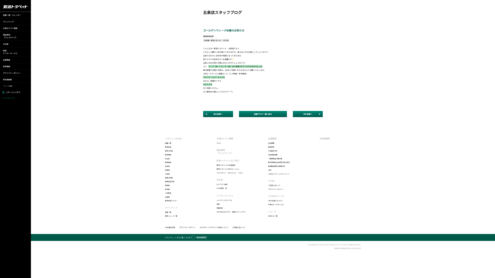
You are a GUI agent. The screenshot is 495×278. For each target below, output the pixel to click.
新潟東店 (168, 155)
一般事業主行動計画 (275, 158)
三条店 (167, 174)
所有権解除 (325, 138)
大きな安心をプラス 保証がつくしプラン (231, 212)
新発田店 (168, 162)
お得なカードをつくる (276, 204)
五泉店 (167, 166)
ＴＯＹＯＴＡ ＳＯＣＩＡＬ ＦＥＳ (230, 173)
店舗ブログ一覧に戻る (263, 114)
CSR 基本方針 (170, 227)
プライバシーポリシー (276, 189)
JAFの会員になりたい (275, 200)
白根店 (167, 170)
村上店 (167, 158)
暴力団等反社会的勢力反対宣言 (279, 162)
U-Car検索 (220, 188)
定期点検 (220, 208)
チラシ (219, 143)
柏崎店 (167, 185)
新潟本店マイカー (171, 200)
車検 (218, 204)
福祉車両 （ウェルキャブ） (225, 151)
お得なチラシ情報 (225, 138)
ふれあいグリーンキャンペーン (279, 174)
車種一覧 (168, 212)
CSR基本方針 (272, 151)
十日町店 (168, 193)
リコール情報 (7, 86)
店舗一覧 (168, 143)
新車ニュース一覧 (171, 216)
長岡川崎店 (169, 178)
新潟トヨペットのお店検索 (226, 165)
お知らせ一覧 (272, 216)
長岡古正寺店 (169, 181)
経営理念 (271, 147)
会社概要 (271, 143)
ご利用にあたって (274, 185)
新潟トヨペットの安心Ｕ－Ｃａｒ (228, 169)
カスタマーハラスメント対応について (214, 227)
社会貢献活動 (272, 155)
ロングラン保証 (222, 184)
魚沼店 (167, 189)
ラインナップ (171, 207)
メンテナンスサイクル (224, 200)
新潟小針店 (169, 151)
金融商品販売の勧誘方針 (276, 166)
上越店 (167, 197)
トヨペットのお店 (173, 138)
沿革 (269, 170)
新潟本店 (168, 147)
